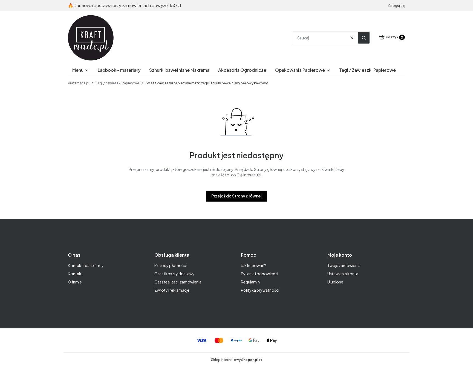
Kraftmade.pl (78, 83)
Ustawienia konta (342, 273)
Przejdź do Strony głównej (236, 195)
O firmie (75, 281)
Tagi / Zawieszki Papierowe (117, 83)
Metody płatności (170, 265)
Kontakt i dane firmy (86, 265)
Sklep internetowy (234, 360)
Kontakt (75, 273)
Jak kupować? (253, 265)
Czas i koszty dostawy (174, 273)
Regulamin (250, 281)
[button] (364, 38)
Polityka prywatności (260, 290)
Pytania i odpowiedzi (259, 273)
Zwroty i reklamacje (171, 290)
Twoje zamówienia (343, 265)
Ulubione (335, 281)
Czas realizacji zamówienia (177, 281)
